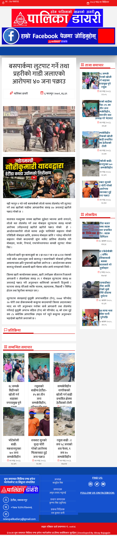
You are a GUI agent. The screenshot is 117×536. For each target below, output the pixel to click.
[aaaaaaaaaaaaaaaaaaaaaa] (39, 177)
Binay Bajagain (102, 533)
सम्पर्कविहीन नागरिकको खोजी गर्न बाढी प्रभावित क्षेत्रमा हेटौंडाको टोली (104, 139)
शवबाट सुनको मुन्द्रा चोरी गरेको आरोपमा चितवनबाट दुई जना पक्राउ (104, 189)
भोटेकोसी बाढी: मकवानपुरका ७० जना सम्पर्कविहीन (104, 164)
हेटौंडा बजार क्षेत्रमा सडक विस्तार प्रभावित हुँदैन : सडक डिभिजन (104, 230)
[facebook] (58, 35)
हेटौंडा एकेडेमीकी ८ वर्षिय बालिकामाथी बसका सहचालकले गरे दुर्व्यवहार (104, 259)
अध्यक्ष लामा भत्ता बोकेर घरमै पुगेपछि (104, 314)
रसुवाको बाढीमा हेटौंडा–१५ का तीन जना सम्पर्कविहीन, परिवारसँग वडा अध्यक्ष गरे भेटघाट (104, 110)
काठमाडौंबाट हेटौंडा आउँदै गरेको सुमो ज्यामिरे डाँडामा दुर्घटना (104, 289)
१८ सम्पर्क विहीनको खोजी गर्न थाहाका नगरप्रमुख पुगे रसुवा (104, 80)
